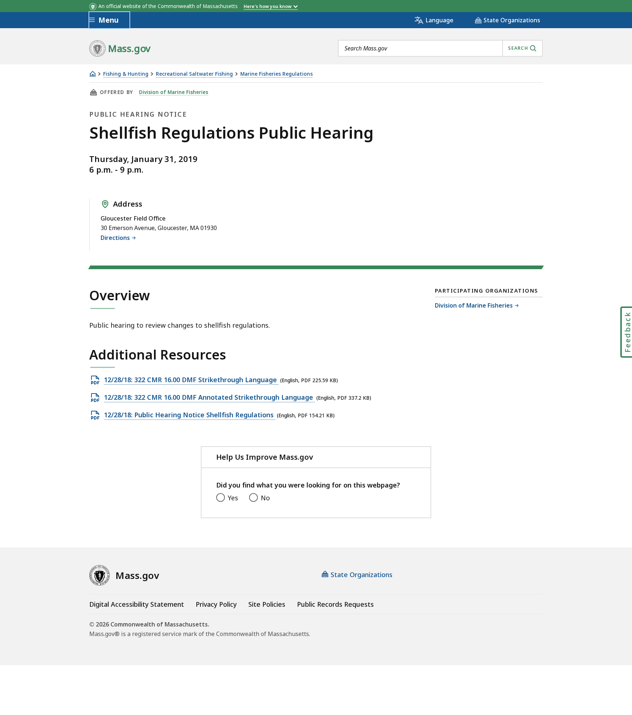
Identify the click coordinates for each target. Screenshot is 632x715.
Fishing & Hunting (125, 74)
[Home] (92, 74)
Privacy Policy (216, 604)
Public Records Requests (335, 604)
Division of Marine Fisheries (173, 92)
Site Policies (266, 604)
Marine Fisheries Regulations (276, 74)
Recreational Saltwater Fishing (194, 74)
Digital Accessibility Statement (136, 604)
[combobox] (440, 48)
